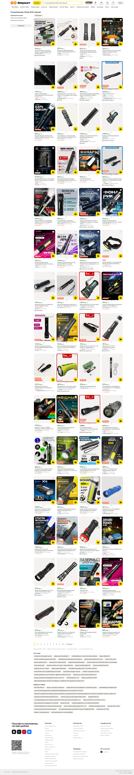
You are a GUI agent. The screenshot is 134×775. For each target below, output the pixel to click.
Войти (120, 3)
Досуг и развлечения (50, 726)
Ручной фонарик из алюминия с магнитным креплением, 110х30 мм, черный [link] (66, 221)
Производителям (104, 730)
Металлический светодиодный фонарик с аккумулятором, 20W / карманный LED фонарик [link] (43, 51)
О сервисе (75, 733)
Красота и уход (48, 744)
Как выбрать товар (78, 726)
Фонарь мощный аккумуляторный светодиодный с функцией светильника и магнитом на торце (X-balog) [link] (66, 591)
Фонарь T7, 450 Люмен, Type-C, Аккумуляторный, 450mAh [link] (110, 469)
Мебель (47, 728)
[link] (43, 656)
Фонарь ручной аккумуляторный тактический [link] (88, 633)
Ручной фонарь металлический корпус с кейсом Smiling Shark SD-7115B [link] (89, 469)
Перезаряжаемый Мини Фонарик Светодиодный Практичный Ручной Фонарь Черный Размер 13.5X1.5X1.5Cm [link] (66, 179)
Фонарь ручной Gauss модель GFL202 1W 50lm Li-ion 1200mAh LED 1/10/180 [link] (112, 179)
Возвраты (75, 735)
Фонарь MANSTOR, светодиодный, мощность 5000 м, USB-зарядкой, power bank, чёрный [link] (43, 221)
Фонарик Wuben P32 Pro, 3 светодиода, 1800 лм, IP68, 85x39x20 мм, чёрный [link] (44, 179)
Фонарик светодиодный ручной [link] (88, 386)
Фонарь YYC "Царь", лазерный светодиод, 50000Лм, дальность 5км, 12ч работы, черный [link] (44, 428)
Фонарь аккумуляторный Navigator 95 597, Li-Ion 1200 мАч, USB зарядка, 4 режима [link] (66, 346)
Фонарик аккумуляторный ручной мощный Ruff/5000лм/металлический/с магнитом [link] (65, 428)
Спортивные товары (50, 756)
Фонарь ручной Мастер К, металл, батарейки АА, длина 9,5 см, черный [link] (89, 221)
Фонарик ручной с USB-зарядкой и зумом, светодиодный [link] (111, 509)
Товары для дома (49, 740)
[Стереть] (81, 3)
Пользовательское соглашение (20, 772)
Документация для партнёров (80, 756)
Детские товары (49, 763)
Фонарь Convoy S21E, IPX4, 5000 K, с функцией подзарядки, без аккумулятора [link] (89, 136)
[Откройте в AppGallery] (24, 733)
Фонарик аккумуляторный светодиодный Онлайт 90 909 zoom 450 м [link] (44, 263)
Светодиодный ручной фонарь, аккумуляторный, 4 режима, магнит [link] (111, 428)
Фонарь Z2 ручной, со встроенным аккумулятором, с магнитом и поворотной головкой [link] (66, 633)
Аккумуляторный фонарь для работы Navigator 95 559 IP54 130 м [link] (66, 509)
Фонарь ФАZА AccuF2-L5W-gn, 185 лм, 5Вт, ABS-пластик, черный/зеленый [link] (67, 387)
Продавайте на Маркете (79, 754)
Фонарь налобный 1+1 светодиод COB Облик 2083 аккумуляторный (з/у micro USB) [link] (111, 263)
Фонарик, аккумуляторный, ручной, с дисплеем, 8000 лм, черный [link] (66, 263)
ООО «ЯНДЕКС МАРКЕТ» (125, 771)
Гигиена (47, 733)
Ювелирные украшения (51, 765)
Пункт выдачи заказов (106, 733)
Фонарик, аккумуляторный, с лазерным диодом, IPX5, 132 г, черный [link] (112, 221)
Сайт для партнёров (78, 758)
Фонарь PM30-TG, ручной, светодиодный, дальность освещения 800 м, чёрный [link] (44, 549)
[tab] (15, 7)
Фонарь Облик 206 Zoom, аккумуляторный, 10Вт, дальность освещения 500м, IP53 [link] (43, 387)
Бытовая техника (49, 730)
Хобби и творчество (50, 747)
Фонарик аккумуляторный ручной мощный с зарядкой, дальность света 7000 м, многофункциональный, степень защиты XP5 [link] (44, 136)
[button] (38, 15)
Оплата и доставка (78, 728)
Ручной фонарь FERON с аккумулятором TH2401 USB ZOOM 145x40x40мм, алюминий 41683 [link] (89, 428)
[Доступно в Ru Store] (29, 733)
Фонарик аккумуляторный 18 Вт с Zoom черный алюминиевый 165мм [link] (44, 346)
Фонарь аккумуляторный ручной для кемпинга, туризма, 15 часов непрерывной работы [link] (111, 51)
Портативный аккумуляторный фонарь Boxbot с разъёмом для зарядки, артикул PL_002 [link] (89, 94)
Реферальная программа (106, 728)
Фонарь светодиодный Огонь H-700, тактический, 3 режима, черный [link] (44, 591)
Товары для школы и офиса (51, 754)
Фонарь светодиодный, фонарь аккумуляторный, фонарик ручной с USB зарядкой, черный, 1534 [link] (66, 51)
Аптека (46, 742)
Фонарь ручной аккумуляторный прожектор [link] (110, 136)
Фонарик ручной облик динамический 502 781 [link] (112, 549)
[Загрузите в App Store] (14, 733)
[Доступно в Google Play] (19, 733)
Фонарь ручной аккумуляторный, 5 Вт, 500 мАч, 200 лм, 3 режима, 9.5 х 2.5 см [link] (89, 263)
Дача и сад (47, 749)
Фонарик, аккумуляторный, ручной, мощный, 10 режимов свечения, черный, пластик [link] (111, 633)
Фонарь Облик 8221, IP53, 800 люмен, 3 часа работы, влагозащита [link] (89, 305)
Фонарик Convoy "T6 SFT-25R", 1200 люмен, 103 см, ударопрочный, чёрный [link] (67, 94)
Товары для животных (50, 758)
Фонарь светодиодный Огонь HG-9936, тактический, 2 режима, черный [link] (89, 549)
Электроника (48, 735)
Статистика (7, 772)
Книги (46, 751)
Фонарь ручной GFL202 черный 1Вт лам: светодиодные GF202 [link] (44, 305)
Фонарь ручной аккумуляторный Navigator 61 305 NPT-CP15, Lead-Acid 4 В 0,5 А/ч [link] (67, 469)
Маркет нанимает (104, 735)
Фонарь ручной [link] (84, 590)
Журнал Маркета (77, 737)
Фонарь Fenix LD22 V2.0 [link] (108, 93)
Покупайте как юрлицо (79, 730)
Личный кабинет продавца (80, 751)
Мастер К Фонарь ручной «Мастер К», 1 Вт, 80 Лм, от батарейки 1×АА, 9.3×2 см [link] (67, 305)
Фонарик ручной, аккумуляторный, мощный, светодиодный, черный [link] (43, 469)
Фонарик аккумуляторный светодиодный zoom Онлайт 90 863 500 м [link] (111, 591)
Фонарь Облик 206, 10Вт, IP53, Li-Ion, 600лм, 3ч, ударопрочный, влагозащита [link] (89, 346)
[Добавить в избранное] (53, 20)
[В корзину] (53, 44)
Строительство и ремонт (51, 761)
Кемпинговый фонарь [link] (85, 178)
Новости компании (105, 726)
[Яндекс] (130, 773)
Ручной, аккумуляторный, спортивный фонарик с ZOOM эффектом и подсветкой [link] (112, 305)
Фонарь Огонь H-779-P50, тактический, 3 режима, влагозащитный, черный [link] (108, 346)
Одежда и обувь (49, 737)
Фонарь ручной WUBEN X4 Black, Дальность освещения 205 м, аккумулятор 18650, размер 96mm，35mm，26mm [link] (44, 509)
